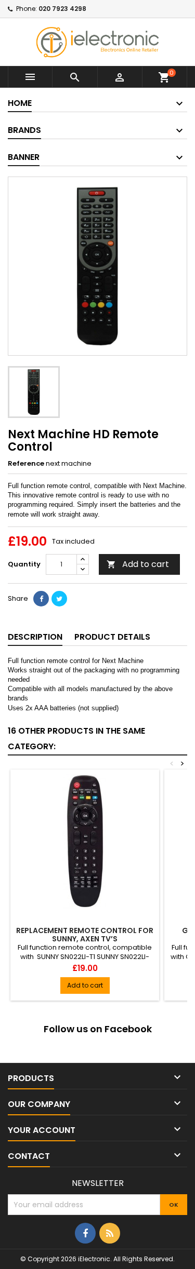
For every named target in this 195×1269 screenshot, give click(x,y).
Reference (26, 463)
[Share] (41, 598)
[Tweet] (59, 598)
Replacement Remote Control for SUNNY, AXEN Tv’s (84, 934)
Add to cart (138, 564)
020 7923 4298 (62, 8)
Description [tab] (35, 637)
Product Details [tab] (112, 637)
